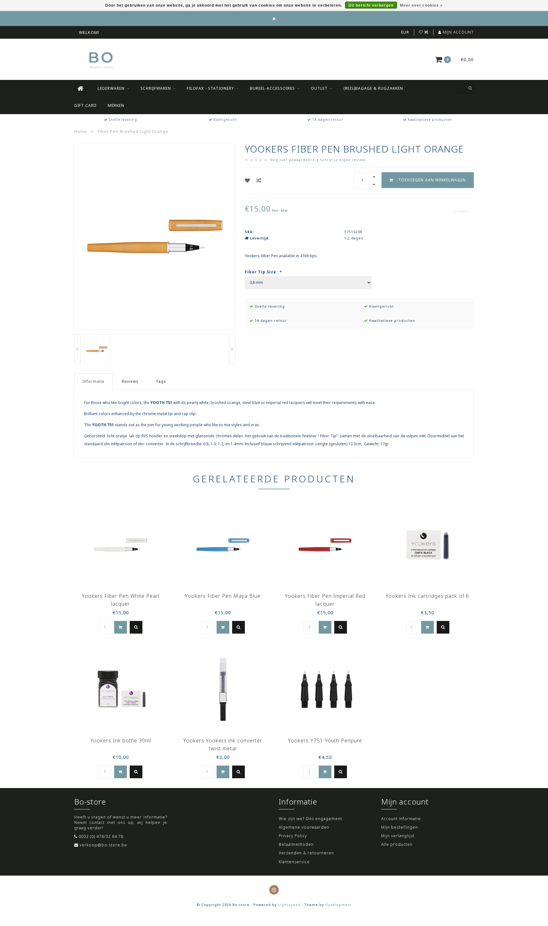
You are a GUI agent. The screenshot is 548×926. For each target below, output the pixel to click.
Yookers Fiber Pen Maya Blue (223, 595)
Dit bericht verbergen (371, 5)
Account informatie (401, 818)
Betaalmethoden (296, 844)
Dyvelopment (338, 904)
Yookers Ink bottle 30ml (120, 740)
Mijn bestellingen (399, 827)
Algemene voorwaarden (304, 827)
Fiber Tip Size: (263, 272)
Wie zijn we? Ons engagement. (311, 818)
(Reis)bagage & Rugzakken (373, 88)
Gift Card (85, 105)
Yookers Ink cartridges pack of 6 (427, 595)
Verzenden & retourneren (306, 853)
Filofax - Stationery (210, 88)
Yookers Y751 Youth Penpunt (325, 740)
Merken (116, 105)
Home (80, 131)
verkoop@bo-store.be (103, 845)
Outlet (319, 88)
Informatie (93, 381)
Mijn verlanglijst (397, 835)
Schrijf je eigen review (342, 159)
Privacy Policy (293, 835)
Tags (161, 381)
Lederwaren (111, 88)
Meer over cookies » (421, 5)
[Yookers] (461, 211)
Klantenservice (294, 861)
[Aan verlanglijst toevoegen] (247, 180)
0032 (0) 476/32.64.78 (101, 836)
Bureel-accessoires (272, 88)
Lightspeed (289, 904)
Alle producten (397, 844)
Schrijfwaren (155, 88)
